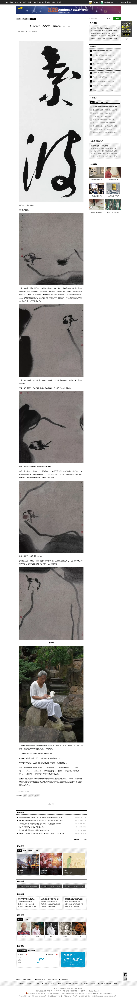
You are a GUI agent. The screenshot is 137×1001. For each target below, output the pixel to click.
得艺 (48, 2)
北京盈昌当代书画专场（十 (50, 899)
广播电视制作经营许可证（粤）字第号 (75, 991)
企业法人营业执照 (94, 991)
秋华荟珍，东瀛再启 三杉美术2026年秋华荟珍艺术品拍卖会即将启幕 (41, 833)
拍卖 (29, 2)
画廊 (24, 2)
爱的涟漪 (44, 870)
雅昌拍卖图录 (108, 2)
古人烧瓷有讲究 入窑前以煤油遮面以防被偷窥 (104, 151)
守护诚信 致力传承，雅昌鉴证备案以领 (104, 55)
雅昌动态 (44, 983)
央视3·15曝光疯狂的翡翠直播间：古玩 (104, 59)
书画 (25, 796)
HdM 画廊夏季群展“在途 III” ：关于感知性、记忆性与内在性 (112, 33)
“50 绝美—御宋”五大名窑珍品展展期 (103, 129)
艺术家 (59, 2)
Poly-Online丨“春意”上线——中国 (102, 77)
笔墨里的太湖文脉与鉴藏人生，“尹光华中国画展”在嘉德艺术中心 (40, 817)
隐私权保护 (84, 983)
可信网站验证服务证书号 (104, 996)
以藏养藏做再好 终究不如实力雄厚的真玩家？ (104, 148)
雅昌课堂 (42, 2)
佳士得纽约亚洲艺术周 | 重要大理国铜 (104, 72)
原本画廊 (20, 873)
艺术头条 (96, 2)
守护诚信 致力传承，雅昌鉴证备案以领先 (105, 132)
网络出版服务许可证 (62, 996)
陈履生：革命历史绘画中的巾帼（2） (103, 119)
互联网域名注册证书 (92, 993)
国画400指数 (22, 951)
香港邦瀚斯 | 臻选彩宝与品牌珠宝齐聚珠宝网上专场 (109, 30)
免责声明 (75, 983)
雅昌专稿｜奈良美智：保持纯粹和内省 (104, 123)
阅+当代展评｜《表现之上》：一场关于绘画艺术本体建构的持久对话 (114, 28)
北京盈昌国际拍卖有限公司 (49, 901)
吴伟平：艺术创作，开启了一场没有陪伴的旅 (104, 153)
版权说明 (68, 983)
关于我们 (21, 983)
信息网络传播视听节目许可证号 (73, 993)
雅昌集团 (100, 983)
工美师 (36, 850)
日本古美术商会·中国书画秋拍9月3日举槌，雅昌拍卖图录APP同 (40, 824)
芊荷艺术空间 (68, 873)
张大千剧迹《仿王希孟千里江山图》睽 (104, 64)
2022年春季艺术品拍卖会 (26, 899)
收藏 (77, 839)
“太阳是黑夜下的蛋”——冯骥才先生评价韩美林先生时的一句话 (112, 38)
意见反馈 (125, 979)
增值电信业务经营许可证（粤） (48, 991)
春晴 (65, 870)
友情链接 (92, 983)
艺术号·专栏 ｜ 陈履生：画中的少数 (103, 90)
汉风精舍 (43, 873)
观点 (93, 38)
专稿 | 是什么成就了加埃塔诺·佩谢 (102, 86)
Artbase (124, 2)
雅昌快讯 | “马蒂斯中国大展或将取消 (103, 113)
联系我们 (52, 983)
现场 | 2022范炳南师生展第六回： (102, 116)
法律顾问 (116, 983)
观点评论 (25, 19)
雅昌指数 (18, 2)
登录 (130, 2)
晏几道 (31, 796)
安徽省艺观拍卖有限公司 (25, 901)
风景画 (20, 870)
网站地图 (60, 983)
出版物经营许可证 (84, 996)
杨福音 (37, 796)
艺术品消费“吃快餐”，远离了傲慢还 (103, 51)
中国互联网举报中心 (106, 993)
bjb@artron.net (41, 979)
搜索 (117, 18)
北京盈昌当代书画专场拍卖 (74, 899)
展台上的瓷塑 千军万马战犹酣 (99, 146)
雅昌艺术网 (9, 2)
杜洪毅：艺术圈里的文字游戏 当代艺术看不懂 (104, 156)
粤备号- (53, 993)
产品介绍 (29, 983)
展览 (34, 2)
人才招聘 (36, 983)
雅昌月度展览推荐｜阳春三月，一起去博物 (105, 110)
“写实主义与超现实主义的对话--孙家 (103, 68)
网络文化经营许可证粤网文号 (32, 996)
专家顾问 (108, 983)
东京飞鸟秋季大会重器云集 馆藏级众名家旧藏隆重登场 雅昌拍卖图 (41, 820)
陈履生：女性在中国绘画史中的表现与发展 (105, 107)
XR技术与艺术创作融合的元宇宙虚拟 (103, 81)
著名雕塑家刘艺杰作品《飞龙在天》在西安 (105, 126)
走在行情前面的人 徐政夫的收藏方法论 (32, 827)
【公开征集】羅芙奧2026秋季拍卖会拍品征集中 (35, 830)
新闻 (53, 2)
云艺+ (117, 2)
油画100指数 (31, 951)
